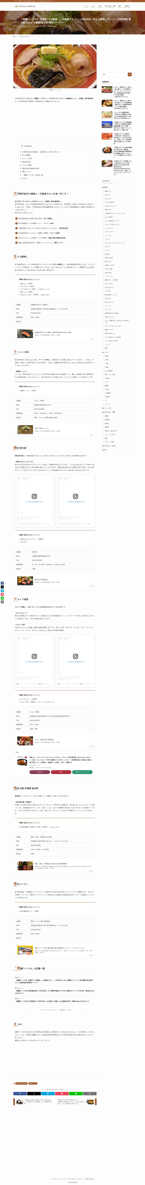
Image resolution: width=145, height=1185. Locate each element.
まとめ (24, 178)
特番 (106, 348)
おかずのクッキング (110, 206)
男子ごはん (108, 261)
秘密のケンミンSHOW (111, 280)
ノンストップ (109, 276)
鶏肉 (107, 367)
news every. (108, 272)
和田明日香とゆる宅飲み (112, 313)
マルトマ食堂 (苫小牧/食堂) (44, 740)
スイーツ (107, 404)
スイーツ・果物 (109, 442)
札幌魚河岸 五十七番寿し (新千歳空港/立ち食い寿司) (53, 332)
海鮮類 (107, 427)
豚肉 (107, 359)
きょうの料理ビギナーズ (112, 221)
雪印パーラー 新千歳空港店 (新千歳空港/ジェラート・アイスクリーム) (59, 948)
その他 (107, 389)
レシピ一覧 (107, 408)
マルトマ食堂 (27, 165)
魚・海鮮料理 (109, 371)
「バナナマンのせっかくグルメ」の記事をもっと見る (55, 1010)
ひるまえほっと (109, 287)
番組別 (106, 187)
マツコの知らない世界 (111, 341)
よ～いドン (108, 306)
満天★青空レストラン (111, 295)
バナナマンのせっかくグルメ (113, 326)
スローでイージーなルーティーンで (115, 243)
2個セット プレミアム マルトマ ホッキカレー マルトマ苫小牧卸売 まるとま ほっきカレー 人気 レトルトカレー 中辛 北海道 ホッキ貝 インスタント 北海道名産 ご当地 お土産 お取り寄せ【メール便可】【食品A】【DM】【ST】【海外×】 (60, 759)
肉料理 (107, 356)
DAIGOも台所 (109, 258)
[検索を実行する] (130, 74)
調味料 (107, 416)
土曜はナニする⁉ (110, 265)
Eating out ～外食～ (21, 26)
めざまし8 (108, 298)
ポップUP (107, 291)
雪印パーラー (27, 172)
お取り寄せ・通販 (109, 412)
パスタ (107, 382)
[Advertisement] (55, 123)
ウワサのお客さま (110, 202)
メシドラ (107, 344)
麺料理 (107, 385)
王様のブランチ (109, 317)
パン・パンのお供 (110, 434)
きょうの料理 (109, 217)
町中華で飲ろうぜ (110, 333)
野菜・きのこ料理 (110, 374)
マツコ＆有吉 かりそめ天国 (113, 337)
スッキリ (107, 239)
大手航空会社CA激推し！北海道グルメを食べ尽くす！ (41, 152)
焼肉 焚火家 (26, 162)
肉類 (106, 438)
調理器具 (107, 419)
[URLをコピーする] (90, 1093)
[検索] (130, 1)
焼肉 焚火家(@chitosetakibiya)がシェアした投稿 (34, 524)
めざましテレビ (109, 302)
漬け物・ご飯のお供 (110, 431)
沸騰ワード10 (31, 26)
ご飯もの (107, 378)
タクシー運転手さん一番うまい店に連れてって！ (117, 321)
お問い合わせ (90, 1179)
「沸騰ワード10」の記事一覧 (32, 175)
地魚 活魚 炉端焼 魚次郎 (30, 168)
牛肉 (107, 363)
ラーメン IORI (27, 158)
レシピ (106, 352)
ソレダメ (107, 250)
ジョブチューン (109, 228)
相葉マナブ (108, 191)
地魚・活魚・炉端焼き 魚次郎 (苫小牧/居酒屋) (51, 864)
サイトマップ (65, 1179)
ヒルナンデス (109, 283)
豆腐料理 (108, 393)
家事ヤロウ (108, 209)
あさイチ (107, 195)
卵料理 (108, 396)
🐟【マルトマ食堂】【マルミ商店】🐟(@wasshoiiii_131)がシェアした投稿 (40, 684)
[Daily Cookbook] (25, 6)
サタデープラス (109, 232)
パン (106, 400)
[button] (20, 1093)
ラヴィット (108, 309)
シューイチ (108, 235)
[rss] (128, 1)
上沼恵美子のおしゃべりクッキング (115, 213)
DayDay (107, 254)
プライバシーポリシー (77, 1179)
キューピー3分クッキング (112, 224)
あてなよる (108, 198)
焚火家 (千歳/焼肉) (41, 579)
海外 (105, 450)
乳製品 (107, 423)
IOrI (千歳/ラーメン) (41, 428)
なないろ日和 (109, 269)
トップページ (55, 1179)
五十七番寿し (27, 155)
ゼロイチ (107, 246)
